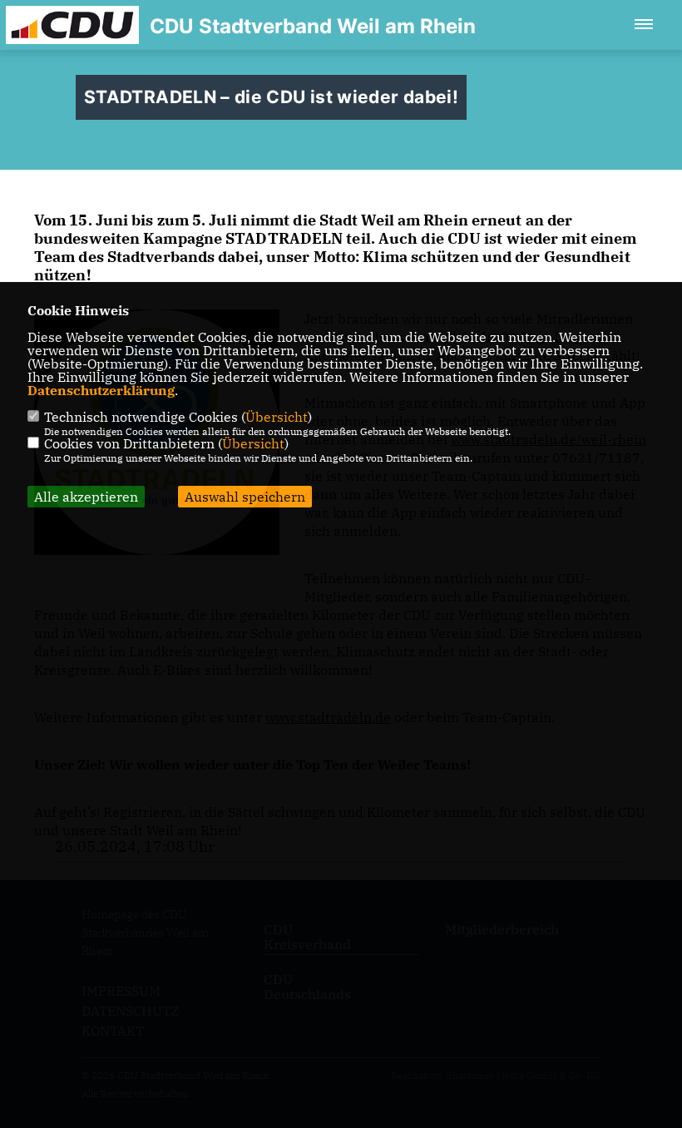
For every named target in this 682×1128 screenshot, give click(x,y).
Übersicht (276, 416)
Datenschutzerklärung (101, 390)
